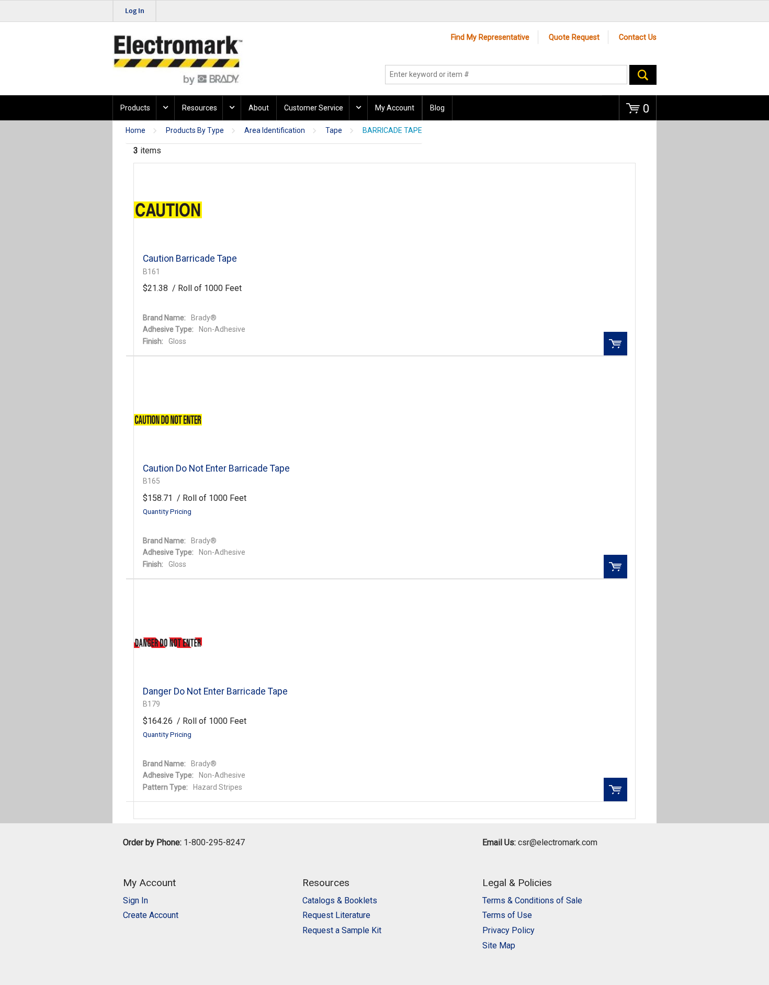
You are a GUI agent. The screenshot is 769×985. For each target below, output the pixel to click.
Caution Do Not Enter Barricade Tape (216, 468)
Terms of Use (507, 915)
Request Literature (336, 915)
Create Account (150, 915)
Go (643, 75)
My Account (394, 108)
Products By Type (195, 131)
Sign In (135, 900)
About (258, 108)
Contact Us (638, 37)
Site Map (498, 945)
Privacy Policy (508, 930)
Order (615, 343)
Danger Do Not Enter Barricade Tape (215, 691)
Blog (437, 108)
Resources (199, 108)
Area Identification (274, 131)
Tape (333, 131)
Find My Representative (490, 37)
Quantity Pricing (167, 512)
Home (135, 131)
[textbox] (506, 75)
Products (135, 108)
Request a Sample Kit (341, 930)
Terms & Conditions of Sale (532, 900)
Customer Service (313, 108)
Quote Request (574, 37)
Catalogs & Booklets (339, 900)
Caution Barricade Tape (190, 258)
